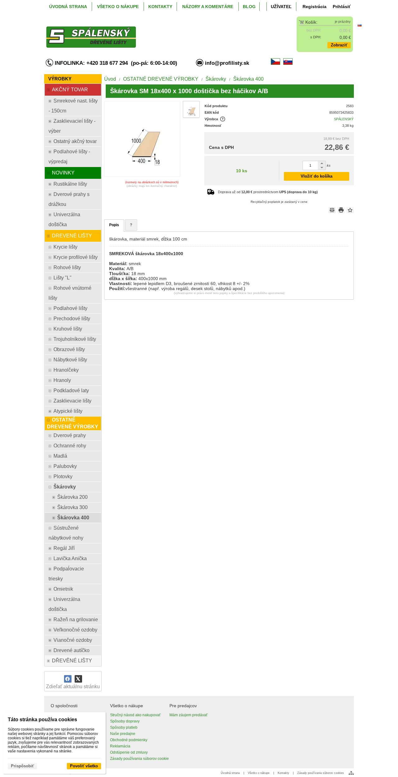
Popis (114, 225)
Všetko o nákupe (259, 773)
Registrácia (314, 6)
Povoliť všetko (84, 766)
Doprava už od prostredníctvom (268, 192)
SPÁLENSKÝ (344, 119)
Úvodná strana (230, 773)
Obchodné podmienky (128, 740)
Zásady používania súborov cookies (320, 773)
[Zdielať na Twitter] (78, 679)
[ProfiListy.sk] (160, 32)
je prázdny (343, 21)
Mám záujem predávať (188, 715)
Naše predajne (122, 734)
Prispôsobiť (22, 766)
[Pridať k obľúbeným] (350, 210)
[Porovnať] (332, 210)
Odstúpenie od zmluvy (129, 752)
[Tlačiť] (341, 210)
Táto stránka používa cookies (42, 719)
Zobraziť (339, 45)
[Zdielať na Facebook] (68, 679)
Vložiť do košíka (316, 176)
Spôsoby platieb (123, 727)
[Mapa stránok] (351, 773)
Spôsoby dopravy (125, 721)
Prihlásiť (342, 6)
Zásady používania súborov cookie (139, 758)
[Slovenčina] (359, 24)
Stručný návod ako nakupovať (135, 715)
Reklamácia (120, 746)
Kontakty (283, 773)
